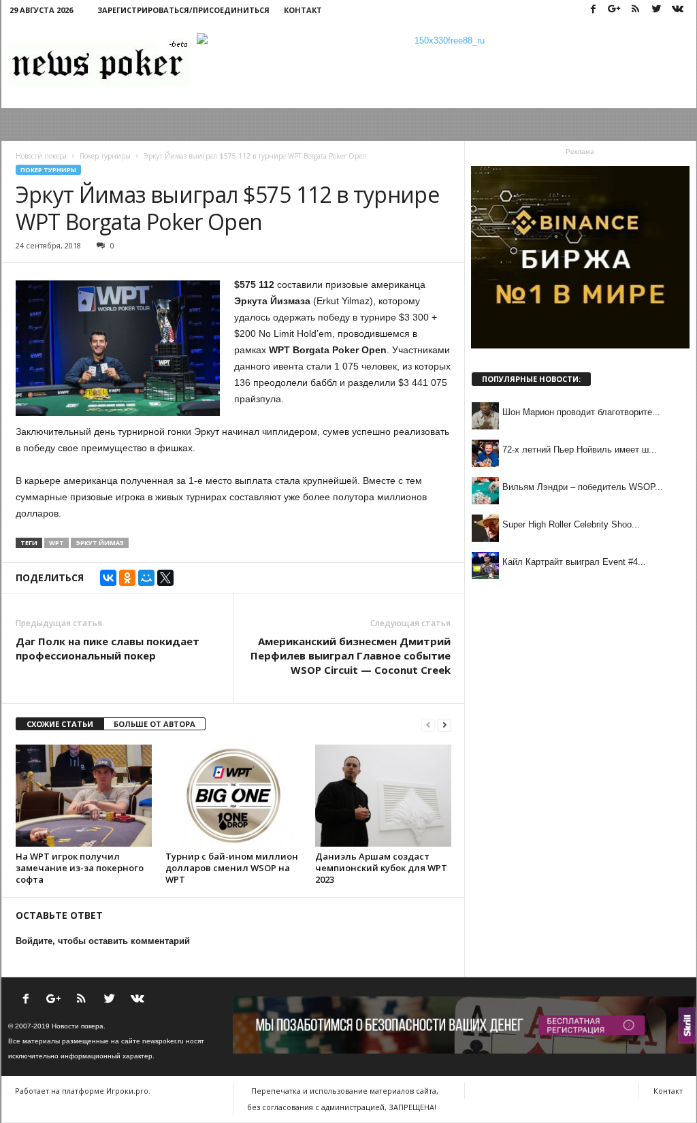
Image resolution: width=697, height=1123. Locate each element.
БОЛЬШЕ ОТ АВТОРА (154, 724)
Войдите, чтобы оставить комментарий (103, 941)
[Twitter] (657, 10)
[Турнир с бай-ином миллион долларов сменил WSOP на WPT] (233, 796)
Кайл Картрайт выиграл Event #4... (574, 562)
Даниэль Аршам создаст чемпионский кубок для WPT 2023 (381, 867)
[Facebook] (593, 10)
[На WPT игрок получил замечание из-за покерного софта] (84, 796)
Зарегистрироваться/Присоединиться (183, 10)
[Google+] (614, 10)
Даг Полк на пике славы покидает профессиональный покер (107, 648)
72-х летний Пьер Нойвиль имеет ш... (579, 449)
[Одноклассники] (127, 578)
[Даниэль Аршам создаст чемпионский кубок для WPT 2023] (383, 796)
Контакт (303, 10)
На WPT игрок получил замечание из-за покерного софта (80, 867)
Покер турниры (48, 169)
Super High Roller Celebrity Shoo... (571, 524)
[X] (165, 578)
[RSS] (636, 10)
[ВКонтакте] (108, 578)
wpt (56, 542)
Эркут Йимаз (100, 542)
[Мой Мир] (146, 578)
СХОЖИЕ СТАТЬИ (60, 724)
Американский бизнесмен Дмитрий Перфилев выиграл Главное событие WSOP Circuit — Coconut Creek (350, 655)
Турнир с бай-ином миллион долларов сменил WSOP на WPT (231, 867)
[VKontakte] (678, 10)
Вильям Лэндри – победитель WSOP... (582, 487)
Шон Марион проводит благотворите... (581, 412)
